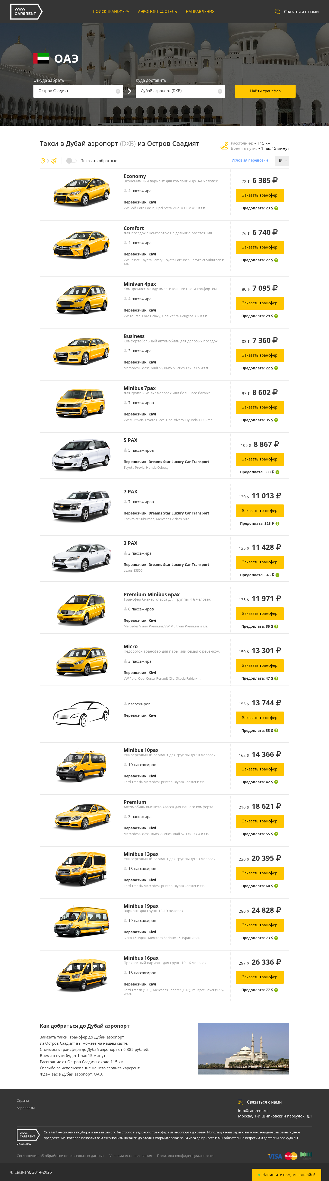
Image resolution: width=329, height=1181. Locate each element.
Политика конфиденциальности (185, 1155)
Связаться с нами (301, 11)
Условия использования (130, 1155)
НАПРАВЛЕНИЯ (200, 11)
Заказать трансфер (259, 195)
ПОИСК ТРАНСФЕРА (111, 11)
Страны (23, 1100)
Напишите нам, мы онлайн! (288, 1175)
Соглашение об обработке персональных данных (60, 1155)
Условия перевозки (250, 160)
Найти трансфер (265, 90)
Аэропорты (26, 1107)
